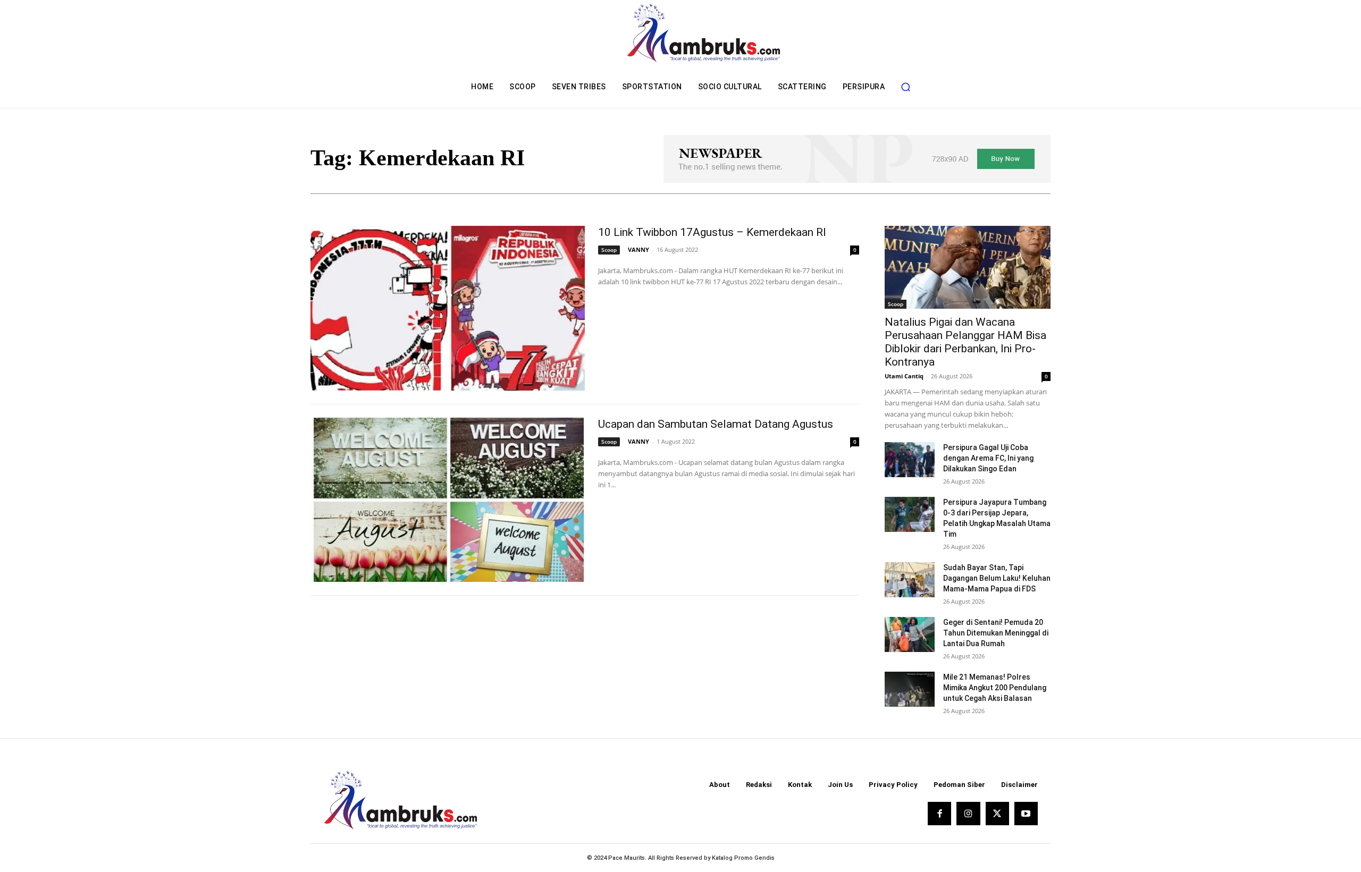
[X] (997, 813)
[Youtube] (1026, 813)
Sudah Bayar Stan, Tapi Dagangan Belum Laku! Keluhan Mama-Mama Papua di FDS (997, 578)
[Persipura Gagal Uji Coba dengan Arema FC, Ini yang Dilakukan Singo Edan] (910, 459)
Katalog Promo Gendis (743, 857)
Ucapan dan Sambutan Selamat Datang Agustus (715, 424)
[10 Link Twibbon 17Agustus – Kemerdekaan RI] (447, 308)
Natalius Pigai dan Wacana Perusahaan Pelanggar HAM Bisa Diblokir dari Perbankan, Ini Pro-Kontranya (965, 342)
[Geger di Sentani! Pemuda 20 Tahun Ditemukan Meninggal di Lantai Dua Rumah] (910, 634)
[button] (905, 87)
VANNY (638, 249)
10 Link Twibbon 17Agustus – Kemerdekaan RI (712, 232)
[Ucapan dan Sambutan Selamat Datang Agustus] (447, 500)
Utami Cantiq (904, 376)
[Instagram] (968, 813)
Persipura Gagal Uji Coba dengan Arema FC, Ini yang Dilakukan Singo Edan (988, 458)
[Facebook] (939, 813)
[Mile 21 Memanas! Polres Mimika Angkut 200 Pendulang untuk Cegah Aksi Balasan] (910, 689)
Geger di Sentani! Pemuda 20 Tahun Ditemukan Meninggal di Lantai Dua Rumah (995, 633)
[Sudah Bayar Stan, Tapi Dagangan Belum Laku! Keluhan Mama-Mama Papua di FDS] (910, 579)
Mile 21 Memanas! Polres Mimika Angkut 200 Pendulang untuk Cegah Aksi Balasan (994, 687)
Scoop (609, 249)
